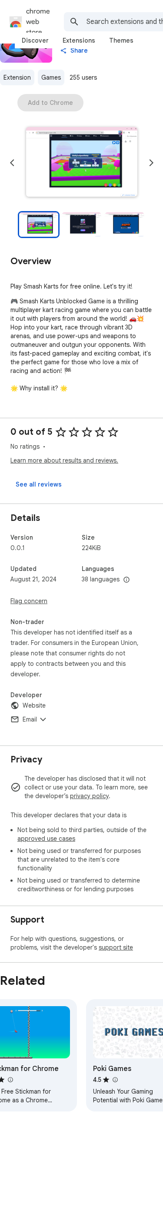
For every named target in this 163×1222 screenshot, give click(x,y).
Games (51, 77)
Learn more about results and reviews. (64, 460)
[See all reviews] (38, 484)
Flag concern (28, 601)
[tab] (35, 40)
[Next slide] (151, 162)
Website (34, 705)
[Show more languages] (126, 580)
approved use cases (46, 839)
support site (116, 947)
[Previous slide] (12, 162)
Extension (17, 77)
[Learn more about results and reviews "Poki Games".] (114, 1079)
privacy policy (89, 796)
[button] (82, 163)
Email (30, 719)
